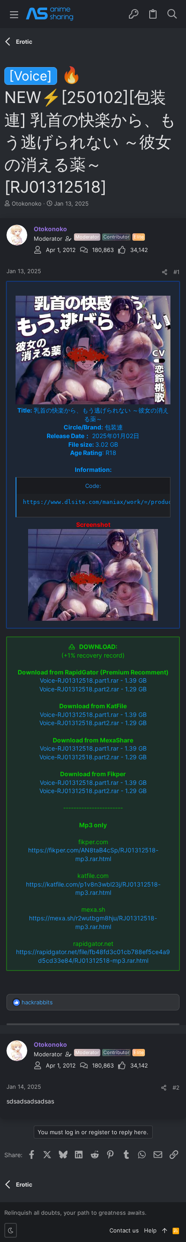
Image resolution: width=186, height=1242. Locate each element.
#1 (176, 271)
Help (150, 1230)
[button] (14, 14)
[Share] (164, 272)
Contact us (124, 1230)
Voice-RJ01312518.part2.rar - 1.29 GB (93, 689)
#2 (176, 1087)
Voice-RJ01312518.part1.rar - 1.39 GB (93, 680)
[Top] (164, 1230)
